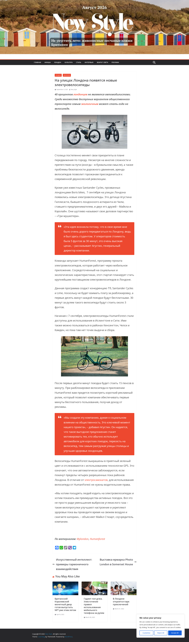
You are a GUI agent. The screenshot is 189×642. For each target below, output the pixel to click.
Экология (67, 75)
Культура (69, 62)
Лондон (57, 62)
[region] (160, 626)
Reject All (160, 633)
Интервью (89, 62)
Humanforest (97, 539)
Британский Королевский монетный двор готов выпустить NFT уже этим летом (65, 604)
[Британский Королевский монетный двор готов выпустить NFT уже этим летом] (65, 584)
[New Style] (94, 2)
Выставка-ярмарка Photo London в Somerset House (116, 562)
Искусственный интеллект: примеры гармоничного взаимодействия (74, 564)
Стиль (78, 62)
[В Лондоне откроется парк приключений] (123, 584)
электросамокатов (96, 480)
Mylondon (82, 539)
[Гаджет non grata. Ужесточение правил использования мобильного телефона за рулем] (94, 584)
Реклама (115, 62)
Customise (146, 633)
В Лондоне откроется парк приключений (121, 601)
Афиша (48, 62)
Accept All (174, 633)
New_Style (74, 89)
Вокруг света (102, 62)
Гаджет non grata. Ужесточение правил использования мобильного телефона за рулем (94, 605)
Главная (37, 62)
